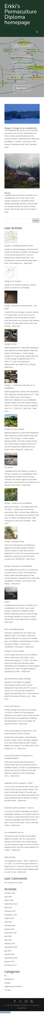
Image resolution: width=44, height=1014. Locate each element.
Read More (22, 88)
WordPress (22, 1008)
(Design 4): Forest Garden (14, 651)
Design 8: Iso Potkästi (12, 281)
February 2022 (9, 925)
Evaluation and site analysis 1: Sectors (19, 808)
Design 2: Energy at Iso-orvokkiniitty (20, 128)
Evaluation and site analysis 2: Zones (18, 783)
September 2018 (10, 958)
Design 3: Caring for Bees (14, 541)
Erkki (14, 51)
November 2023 (10, 915)
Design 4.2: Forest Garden (14, 429)
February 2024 (9, 911)
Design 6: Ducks (10, 344)
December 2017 (10, 965)
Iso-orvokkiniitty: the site (13, 832)
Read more (28, 263)
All (5, 975)
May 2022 (8, 922)
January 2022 (9, 929)
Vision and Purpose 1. (12, 706)
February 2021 (9, 943)
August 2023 (9, 918)
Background (9, 979)
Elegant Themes (22, 1005)
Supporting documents (13, 986)
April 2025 (8, 897)
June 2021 (8, 936)
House (7, 193)
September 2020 (10, 947)
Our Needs (8, 467)
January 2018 (9, 961)
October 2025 (9, 893)
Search (35, 221)
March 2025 (8, 900)
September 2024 (10, 904)
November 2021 (10, 933)
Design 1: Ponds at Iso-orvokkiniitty (18, 503)
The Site (7, 990)
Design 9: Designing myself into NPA (22, 45)
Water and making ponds (14, 629)
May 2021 (8, 940)
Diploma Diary (9, 857)
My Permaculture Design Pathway (17, 679)
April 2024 (8, 907)
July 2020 (7, 951)
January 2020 (9, 954)
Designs (29, 51)
